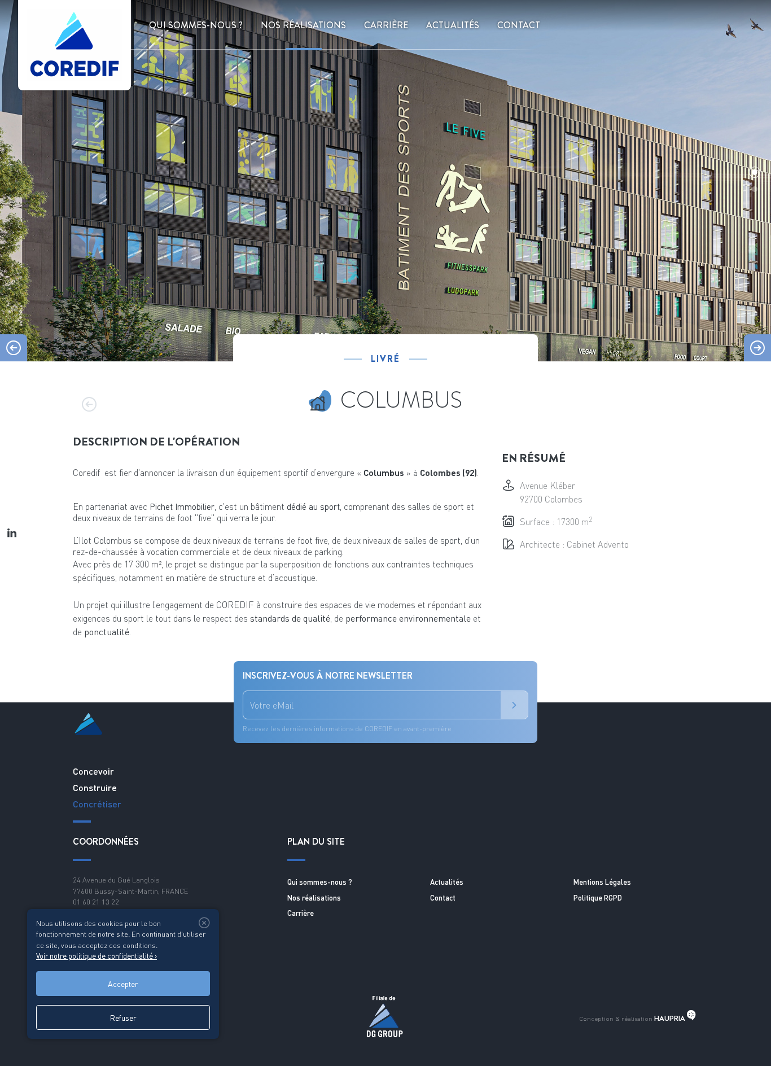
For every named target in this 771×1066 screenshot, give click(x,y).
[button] (754, 172)
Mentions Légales (602, 881)
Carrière (300, 913)
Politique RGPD (597, 897)
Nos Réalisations (303, 25)
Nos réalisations (314, 897)
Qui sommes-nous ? (196, 25)
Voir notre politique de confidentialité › (96, 955)
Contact (518, 25)
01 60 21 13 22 (96, 901)
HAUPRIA (670, 1018)
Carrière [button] (386, 25)
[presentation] (13, 347)
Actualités (452, 25)
